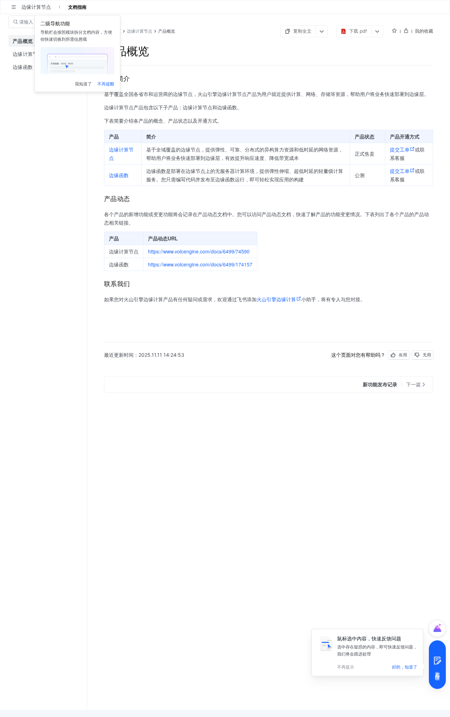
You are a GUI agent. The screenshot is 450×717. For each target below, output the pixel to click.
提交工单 (400, 149)
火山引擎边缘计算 (276, 299)
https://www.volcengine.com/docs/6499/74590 (199, 251)
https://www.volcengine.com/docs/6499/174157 (200, 264)
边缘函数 (119, 175)
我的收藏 (424, 31)
